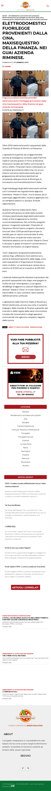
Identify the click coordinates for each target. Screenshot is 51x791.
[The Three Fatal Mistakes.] (25, 640)
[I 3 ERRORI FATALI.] (25, 676)
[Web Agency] (12, 786)
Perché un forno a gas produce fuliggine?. (18, 547)
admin (8, 66)
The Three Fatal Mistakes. (13, 505)
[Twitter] (28, 768)
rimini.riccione (36, 327)
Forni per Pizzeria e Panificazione (16, 616)
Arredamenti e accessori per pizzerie (24, 16)
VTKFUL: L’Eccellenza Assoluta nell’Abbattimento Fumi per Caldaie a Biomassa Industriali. (25, 619)
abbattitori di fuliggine (19, 327)
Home (4, 16)
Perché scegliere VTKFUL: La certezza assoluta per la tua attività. (25, 566)
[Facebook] (23, 768)
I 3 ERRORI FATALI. (10, 526)
